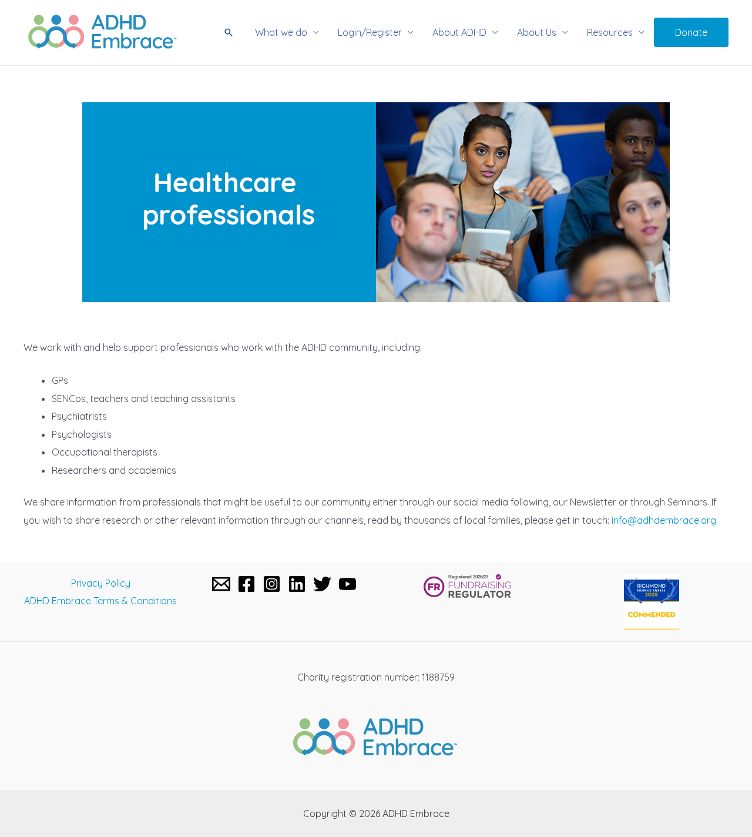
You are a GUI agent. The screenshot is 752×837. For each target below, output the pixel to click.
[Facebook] (246, 584)
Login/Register (370, 32)
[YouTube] (347, 584)
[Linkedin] (297, 584)
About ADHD (459, 32)
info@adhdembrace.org (664, 520)
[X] (322, 584)
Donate (691, 32)
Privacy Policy (100, 583)
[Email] (221, 584)
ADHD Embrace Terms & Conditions (100, 601)
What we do (281, 32)
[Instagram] (272, 584)
